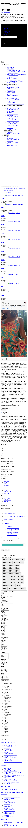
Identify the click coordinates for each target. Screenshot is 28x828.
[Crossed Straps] (5, 621)
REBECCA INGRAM (9, 779)
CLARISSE (7, 748)
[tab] (15, 523)
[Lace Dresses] (5, 609)
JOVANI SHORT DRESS (10, 755)
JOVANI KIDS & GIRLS (10, 789)
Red (6, 717)
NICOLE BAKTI (8, 808)
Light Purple (8, 706)
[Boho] (5, 607)
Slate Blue (7, 698)
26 (12, 571)
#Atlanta (11, 308)
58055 (3, 251)
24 (6, 571)
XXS (6, 585)
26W (21, 579)
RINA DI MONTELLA (10, 809)
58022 (3, 216)
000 (6, 559)
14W (18, 574)
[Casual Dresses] (7, 601)
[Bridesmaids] (7, 600)
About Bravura (7, 493)
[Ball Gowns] (5, 605)
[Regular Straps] (5, 676)
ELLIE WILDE (8, 750)
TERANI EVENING (9, 812)
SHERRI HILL (7, 759)
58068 (3, 260)
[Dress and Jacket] (5, 608)
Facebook (6, 485)
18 (6, 568)
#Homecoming (17, 307)
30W (13, 582)
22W (6, 579)
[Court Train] (4, 651)
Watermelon (8, 714)
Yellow (7, 686)
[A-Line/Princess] (4, 661)
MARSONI (7, 804)
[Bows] (4, 636)
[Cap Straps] (5, 674)
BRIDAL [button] (3, 765)
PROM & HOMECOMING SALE (13, 762)
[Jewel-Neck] (4, 658)
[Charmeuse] (3, 640)
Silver (6, 731)
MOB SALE (7, 815)
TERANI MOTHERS (9, 813)
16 (18, 565)
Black (6, 728)
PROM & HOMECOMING (11, 513)
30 (6, 574)
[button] (6, 64)
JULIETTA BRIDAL (9, 773)
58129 (3, 295)
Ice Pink (7, 708)
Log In (5, 34)
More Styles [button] (4, 819)
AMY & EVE (7, 768)
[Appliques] (4, 633)
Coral (6, 720)
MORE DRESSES (8, 519)
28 (18, 571)
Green (6, 691)
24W (13, 579)
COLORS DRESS (8, 749)
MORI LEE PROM (9, 756)
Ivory (6, 722)
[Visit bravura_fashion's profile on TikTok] (3, 302)
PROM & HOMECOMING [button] (8, 742)
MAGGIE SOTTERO (9, 776)
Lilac (6, 704)
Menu (2, 61)
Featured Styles (7, 192)
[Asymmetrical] (4, 648)
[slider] (24, 545)
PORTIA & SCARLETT (10, 757)
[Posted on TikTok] (25, 303)
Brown (7, 726)
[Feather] (3, 643)
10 (21, 562)
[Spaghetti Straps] (5, 677)
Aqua (6, 694)
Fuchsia (7, 712)
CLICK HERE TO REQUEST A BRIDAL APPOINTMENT (14, 4)
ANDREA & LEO (8, 746)
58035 (3, 225)
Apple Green (8, 689)
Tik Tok (6, 482)
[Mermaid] (4, 663)
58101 (3, 269)
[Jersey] (3, 644)
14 (12, 565)
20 (12, 568)
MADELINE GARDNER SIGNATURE (14, 775)
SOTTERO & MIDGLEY (10, 780)
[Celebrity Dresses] (5, 614)
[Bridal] (7, 599)
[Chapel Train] (4, 650)
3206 (2, 198)
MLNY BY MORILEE (9, 805)
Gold (6, 725)
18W (13, 576)
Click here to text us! (6, 12)
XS (13, 585)
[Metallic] (3, 628)
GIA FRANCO (7, 799)
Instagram (6, 481)
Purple (7, 703)
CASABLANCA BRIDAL (10, 771)
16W (6, 576)
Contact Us (6, 490)
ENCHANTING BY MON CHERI (13, 772)
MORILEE (6, 778)
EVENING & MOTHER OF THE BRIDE (14, 516)
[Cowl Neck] (4, 654)
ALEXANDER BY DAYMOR (12, 797)
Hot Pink (7, 711)
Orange (7, 718)
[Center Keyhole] (5, 615)
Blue (6, 700)
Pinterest (6, 483)
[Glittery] (3, 626)
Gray (6, 729)
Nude (6, 723)
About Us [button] (6, 523)
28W (6, 582)
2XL (23, 588)
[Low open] (5, 623)
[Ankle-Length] (4, 647)
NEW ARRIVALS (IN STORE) (12, 825)
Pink (6, 709)
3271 (2, 207)
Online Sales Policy (8, 492)
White (6, 732)
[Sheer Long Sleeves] (5, 672)
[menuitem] (15, 28)
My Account (7, 29)
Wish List (6, 28)
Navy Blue (8, 701)
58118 (2, 286)
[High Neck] (4, 656)
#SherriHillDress (5, 308)
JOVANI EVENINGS (9, 802)
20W (21, 576)
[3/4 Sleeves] (5, 669)
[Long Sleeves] (5, 670)
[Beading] (4, 634)
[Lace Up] (5, 622)
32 (12, 574)
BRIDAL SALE (8, 783)
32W (21, 582)
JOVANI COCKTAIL (9, 753)
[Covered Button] (5, 619)
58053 (3, 242)
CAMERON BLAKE (9, 798)
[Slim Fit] (4, 665)
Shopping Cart (7, 31)
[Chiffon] (3, 641)
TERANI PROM (8, 760)
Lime (6, 692)
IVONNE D (7, 801)
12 (6, 565)
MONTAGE (7, 806)
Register (6, 32)
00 (12, 559)
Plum (6, 715)
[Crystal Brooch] (4, 637)
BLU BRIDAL (7, 769)
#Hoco (21, 307)
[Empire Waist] (4, 662)
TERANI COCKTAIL (9, 811)
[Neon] (3, 629)
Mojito (7, 687)
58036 (3, 233)
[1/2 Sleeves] (5, 668)
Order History (7, 500)
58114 (2, 277)
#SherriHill (10, 307)
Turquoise (7, 695)
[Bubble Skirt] (5, 612)
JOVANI (6, 752)
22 (18, 568)
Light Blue (8, 697)
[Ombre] (3, 630)
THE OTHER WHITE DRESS (11, 782)
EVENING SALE (8, 816)
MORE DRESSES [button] (5, 786)
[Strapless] (5, 678)
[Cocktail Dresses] (7, 603)
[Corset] (5, 616)
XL (17, 588)
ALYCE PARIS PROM (10, 745)
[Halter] (4, 655)
